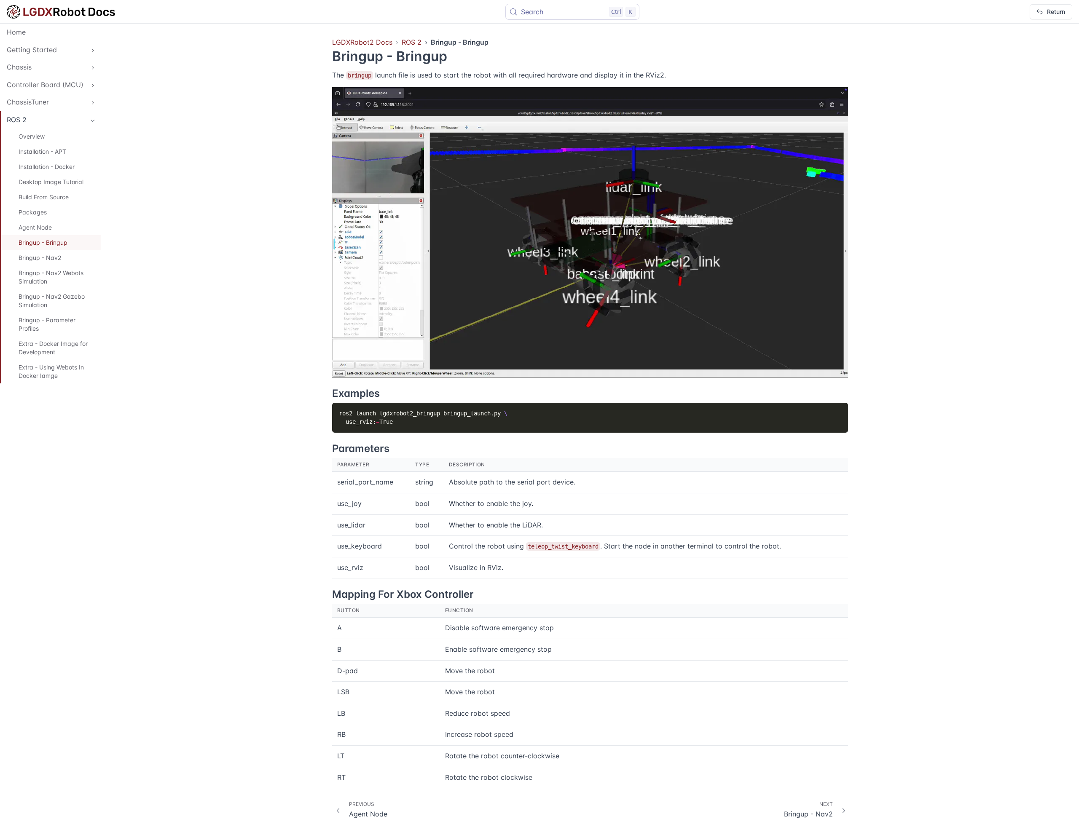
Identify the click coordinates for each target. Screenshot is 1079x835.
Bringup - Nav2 (40, 257)
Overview (32, 136)
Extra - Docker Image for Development (53, 348)
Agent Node (35, 227)
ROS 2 (411, 42)
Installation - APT (42, 151)
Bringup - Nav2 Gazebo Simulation (52, 300)
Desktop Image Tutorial (51, 181)
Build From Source (44, 197)
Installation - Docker (47, 166)
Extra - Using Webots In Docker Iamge (51, 371)
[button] (50, 50)
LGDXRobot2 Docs (362, 42)
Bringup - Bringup (43, 242)
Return (1056, 11)
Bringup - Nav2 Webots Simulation (51, 277)
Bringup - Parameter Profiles (47, 324)
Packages (33, 212)
